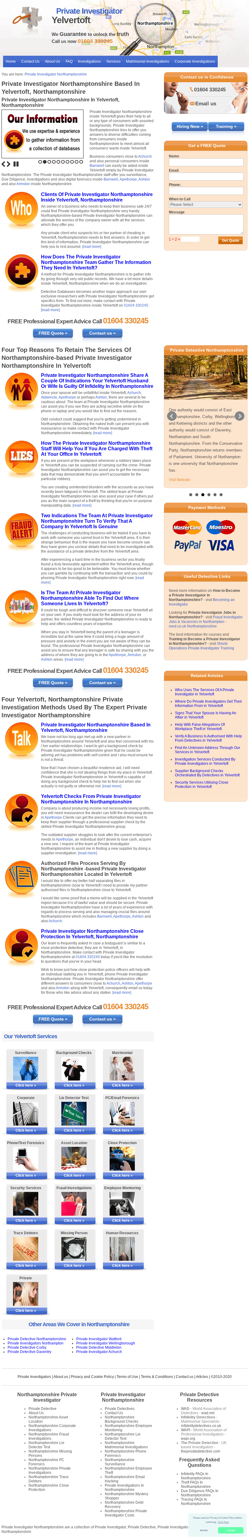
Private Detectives (120, 1409)
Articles (202, 1377)
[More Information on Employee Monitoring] (122, 1204)
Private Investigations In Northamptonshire (124, 1487)
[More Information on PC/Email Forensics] (122, 1114)
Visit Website (179, 480)
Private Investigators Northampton (35, 1343)
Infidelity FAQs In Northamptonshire (196, 1476)
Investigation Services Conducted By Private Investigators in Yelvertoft (205, 761)
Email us (205, 104)
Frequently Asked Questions (199, 1462)
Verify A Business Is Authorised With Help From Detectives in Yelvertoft (208, 738)
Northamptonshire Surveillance (120, 1462)
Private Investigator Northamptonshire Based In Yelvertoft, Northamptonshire (96, 727)
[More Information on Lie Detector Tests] (74, 1114)
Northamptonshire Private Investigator (47, 1397)
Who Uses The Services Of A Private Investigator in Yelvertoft (204, 692)
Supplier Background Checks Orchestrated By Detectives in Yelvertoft (207, 773)
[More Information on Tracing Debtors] (26, 1249)
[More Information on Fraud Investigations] (74, 1204)
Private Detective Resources (199, 1397)
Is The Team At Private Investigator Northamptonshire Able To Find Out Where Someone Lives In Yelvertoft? (90, 598)
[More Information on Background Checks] (74, 1068)
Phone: (175, 185)
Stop (16, 164)
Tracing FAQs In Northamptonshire (196, 1501)
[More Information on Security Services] (26, 1204)
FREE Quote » (53, 333)
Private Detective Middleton (98, 1347)
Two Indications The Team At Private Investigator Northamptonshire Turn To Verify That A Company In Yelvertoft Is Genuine (97, 521)
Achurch (145, 156)
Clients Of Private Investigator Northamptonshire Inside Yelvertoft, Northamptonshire (97, 197)
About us (60, 1377)
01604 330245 (136, 305)
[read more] (91, 246)
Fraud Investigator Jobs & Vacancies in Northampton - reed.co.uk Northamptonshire (206, 621)
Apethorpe (128, 179)
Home (11, 61)
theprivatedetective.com (200, 1451)
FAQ (69, 61)
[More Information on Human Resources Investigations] (122, 1249)
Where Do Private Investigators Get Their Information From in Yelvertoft (208, 703)
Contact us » (102, 333)
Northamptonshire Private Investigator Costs (126, 1513)
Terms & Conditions (157, 1377)
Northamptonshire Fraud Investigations (49, 1436)
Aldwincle (49, 397)
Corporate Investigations (195, 61)
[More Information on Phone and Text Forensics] (26, 1159)
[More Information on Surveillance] (26, 1068)
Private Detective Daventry (29, 1352)
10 (81, 162)
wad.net (207, 1413)
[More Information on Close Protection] (122, 1159)
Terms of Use (127, 1377)
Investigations (89, 61)
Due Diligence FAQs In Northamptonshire (199, 1493)
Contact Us (30, 61)
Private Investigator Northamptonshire (56, 74)
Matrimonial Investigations (147, 61)
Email (174, 170)
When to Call (179, 199)
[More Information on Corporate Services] (26, 1114)
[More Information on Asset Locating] (74, 1159)
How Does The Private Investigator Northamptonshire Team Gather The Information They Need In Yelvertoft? (96, 262)
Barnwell (97, 165)
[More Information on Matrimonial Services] (122, 1068)
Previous (3, 164)
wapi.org (188, 1438)
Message (177, 212)
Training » (226, 126)
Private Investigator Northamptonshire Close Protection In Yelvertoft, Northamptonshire (92, 934)
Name (174, 156)
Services (113, 61)
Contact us (184, 1377)
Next (8, 164)
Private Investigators (34, 1377)
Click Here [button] (223, 1522)
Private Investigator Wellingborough (105, 1343)
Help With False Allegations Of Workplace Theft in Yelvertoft (200, 726)
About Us (52, 61)
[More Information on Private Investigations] (26, 1294)
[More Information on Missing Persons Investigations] (74, 1249)
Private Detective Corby (27, 1347)
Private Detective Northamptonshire (37, 1339)
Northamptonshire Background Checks (121, 1419)
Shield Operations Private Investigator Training (201, 645)
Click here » (25, 1085)
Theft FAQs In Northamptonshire (196, 1484)
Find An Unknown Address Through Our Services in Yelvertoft (207, 750)
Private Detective (42, 1409)
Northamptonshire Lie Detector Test (46, 1445)
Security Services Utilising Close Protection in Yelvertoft (201, 784)
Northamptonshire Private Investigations (50, 1470)
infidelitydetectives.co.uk (201, 1426)
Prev (172, 416)
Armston (23, 184)
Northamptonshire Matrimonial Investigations (126, 1445)
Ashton (144, 179)
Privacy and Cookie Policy (92, 1377)
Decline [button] (204, 1530)
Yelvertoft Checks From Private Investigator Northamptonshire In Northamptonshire (91, 799)
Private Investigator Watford (98, 1339)
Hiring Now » (190, 126)
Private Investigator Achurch (99, 1352)
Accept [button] (230, 1530)
